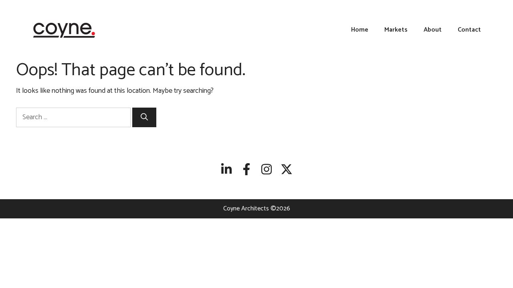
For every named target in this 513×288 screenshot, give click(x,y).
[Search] (144, 117)
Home (359, 30)
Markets (396, 30)
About (433, 30)
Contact (469, 30)
